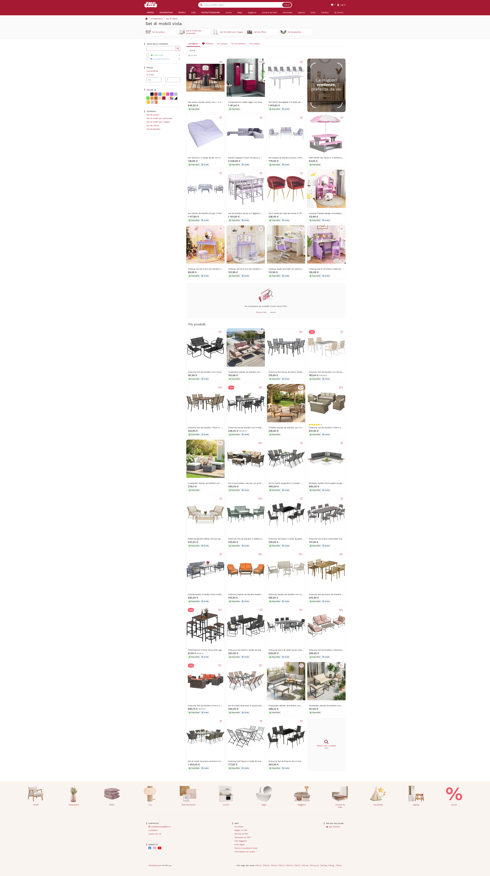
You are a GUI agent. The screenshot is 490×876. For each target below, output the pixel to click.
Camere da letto (340, 806)
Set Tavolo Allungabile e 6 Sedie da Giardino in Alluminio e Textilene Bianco (302, 102)
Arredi (36, 805)
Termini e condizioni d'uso (246, 848)
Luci (150, 805)
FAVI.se (305, 865)
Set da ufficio (152, 125)
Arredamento (157, 19)
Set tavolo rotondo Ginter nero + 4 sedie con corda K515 (213, 102)
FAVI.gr (331, 865)
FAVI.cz (258, 865)
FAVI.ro (281, 865)
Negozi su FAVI (241, 830)
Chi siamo (239, 827)
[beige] (160, 98)
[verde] (148, 98)
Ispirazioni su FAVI (242, 837)
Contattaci (153, 830)
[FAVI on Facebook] (150, 848)
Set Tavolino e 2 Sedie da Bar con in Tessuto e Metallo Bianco (216, 158)
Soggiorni (302, 805)
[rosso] (156, 94)
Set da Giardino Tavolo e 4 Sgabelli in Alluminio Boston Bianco (256, 213)
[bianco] (148, 94)
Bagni (264, 805)
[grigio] (175, 94)
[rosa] (167, 94)
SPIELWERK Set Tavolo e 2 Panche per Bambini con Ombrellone (337, 158)
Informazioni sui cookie (245, 852)
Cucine (226, 805)
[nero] (152, 94)
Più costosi (255, 44)
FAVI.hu (289, 865)
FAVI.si (338, 865)
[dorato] (148, 102)
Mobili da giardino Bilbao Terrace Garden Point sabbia (212, 539)
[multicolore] (171, 98)
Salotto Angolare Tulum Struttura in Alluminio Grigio (251, 158)
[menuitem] (150, 12)
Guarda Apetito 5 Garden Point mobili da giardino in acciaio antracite (218, 594)
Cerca (286, 5)
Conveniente (152, 71)
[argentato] (152, 102)
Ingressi (416, 805)
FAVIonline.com (155, 865)
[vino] (164, 98)
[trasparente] (167, 98)
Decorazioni (74, 805)
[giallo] (164, 94)
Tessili (111, 805)
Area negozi (240, 844)
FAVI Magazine (241, 841)
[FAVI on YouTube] (159, 848)
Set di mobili (171, 19)
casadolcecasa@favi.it (160, 827)
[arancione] (152, 98)
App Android (334, 827)
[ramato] (156, 102)
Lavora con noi (155, 834)
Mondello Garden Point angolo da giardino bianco (331, 483)
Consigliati (193, 44)
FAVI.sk (266, 865)
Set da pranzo (152, 115)
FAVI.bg (323, 865)
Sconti (454, 805)
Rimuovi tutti (261, 312)
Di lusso (150, 74)
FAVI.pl (274, 865)
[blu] (160, 94)
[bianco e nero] (175, 98)
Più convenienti (238, 44)
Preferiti (209, 44)
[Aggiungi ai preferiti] (220, 62)
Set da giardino (153, 129)
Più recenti (222, 44)
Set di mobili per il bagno (158, 122)
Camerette (378, 805)
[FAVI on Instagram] (154, 848)
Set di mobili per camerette (159, 118)
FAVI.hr (297, 865)
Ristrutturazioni (188, 805)
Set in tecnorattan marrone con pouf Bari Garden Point (252, 483)
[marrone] (156, 98)
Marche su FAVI (241, 834)
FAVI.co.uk (314, 865)
